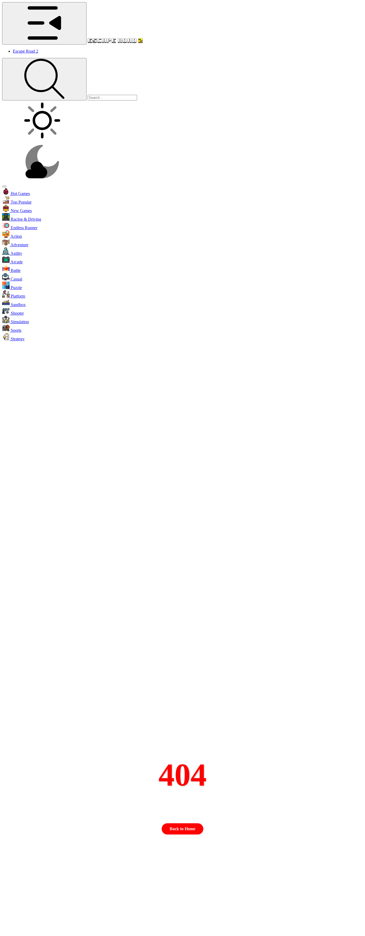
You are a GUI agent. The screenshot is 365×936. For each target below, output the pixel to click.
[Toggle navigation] (4, 186)
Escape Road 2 (25, 51)
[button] (182, 192)
